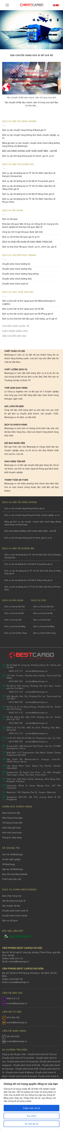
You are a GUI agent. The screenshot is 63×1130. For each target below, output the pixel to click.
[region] (31, 1104)
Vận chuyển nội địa (11, 905)
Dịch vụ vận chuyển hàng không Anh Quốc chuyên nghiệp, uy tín (30, 136)
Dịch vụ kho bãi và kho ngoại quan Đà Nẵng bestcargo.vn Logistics (29, 302)
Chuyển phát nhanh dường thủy (17, 268)
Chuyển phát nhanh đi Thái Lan (43, 1054)
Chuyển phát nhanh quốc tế (15, 283)
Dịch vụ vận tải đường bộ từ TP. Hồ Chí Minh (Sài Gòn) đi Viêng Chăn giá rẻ (28, 187)
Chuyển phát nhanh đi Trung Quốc (18, 1057)
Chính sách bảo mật (11, 879)
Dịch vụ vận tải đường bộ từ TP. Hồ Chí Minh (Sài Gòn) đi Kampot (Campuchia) (28, 174)
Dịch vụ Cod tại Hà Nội (14, 613)
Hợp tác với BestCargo (12, 869)
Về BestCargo (8, 864)
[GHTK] (5, 936)
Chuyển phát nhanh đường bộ (16, 263)
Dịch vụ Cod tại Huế (12, 619)
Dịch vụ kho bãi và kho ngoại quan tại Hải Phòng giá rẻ (27, 313)
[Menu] (7, 5)
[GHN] (20, 936)
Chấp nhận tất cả (31, 1108)
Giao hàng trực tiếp (11, 812)
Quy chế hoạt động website (15, 874)
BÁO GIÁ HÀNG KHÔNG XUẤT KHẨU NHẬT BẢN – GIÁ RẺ (29, 150)
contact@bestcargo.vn (18, 961)
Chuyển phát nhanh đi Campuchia (23, 1061)
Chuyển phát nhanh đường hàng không (20, 273)
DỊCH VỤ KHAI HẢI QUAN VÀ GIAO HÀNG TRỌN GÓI (27, 241)
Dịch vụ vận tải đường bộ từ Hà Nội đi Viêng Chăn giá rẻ (28, 193)
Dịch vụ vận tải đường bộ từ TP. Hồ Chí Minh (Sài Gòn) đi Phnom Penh (28, 200)
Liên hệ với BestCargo (12, 854)
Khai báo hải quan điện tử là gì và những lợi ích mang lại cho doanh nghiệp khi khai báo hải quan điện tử (30, 225)
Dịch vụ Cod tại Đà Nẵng (14, 626)
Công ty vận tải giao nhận (14, 1054)
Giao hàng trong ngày (12, 817)
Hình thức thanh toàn (12, 832)
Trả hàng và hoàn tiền (12, 822)
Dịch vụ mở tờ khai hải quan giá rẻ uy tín (21, 236)
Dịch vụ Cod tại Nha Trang (15, 632)
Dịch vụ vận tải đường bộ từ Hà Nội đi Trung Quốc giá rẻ (28, 180)
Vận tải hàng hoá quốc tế (13, 900)
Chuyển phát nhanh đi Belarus (20, 1072)
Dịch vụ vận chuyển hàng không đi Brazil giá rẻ (24, 129)
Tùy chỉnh (31, 1115)
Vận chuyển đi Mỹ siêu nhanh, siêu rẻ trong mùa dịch (31, 97)
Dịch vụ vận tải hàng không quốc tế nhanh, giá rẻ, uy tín (28, 155)
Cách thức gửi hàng (11, 827)
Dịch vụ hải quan (10, 218)
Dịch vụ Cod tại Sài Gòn (14, 606)
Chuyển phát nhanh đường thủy (17, 278)
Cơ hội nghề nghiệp (11, 859)
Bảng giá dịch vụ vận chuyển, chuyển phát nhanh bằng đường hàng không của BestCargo (31, 144)
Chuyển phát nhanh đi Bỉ (26, 1068)
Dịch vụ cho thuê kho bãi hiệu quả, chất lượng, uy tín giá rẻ (29, 318)
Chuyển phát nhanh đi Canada (22, 1076)
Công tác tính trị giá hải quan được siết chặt (22, 231)
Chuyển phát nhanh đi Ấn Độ (26, 1065)
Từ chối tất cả (31, 1123)
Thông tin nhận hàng (12, 837)
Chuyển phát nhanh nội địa (14, 915)
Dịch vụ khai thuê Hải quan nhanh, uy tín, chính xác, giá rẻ (29, 246)
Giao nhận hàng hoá (11, 895)
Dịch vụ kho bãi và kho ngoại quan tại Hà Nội (23, 308)
